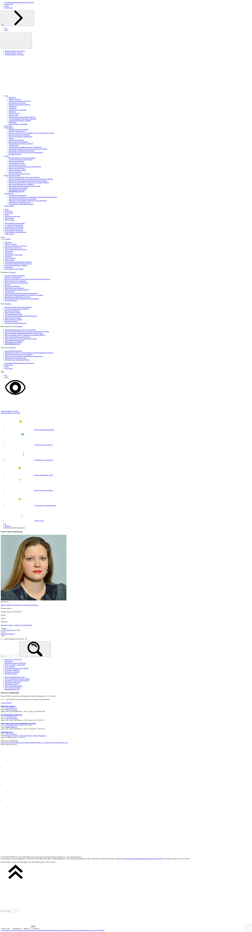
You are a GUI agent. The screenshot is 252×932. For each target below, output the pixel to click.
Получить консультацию (13, 687)
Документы (12, 108)
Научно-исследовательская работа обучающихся (25, 166)
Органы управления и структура (20, 101)
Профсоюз (12, 112)
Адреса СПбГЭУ (14, 113)
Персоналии (13, 106)
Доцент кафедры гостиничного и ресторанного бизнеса (19, 605)
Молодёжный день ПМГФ (17, 189)
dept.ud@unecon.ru (12, 718)
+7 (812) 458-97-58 (10, 708)
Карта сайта (9, 4)
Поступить (8, 126)
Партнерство (9, 193)
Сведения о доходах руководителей (17, 680)
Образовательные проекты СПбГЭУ (21, 143)
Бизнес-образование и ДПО (14, 228)
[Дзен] (23, 791)
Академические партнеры (17, 195)
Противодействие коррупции (15, 677)
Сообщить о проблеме (12, 672)
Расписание (9, 8)
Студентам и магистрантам (14, 225)
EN (6, 28)
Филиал (11, 138)
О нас (7, 96)
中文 (6, 30)
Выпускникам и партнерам (14, 230)
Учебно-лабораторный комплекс (20, 104)
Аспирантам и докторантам (14, 227)
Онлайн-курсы (14, 145)
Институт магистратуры (17, 131)
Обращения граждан (12, 684)
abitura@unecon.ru (12, 709)
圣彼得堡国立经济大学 (16, 191)
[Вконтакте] (23, 761)
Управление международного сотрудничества (24, 177)
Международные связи (12, 175)
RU (3, 25)
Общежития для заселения (17, 110)
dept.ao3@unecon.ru (39, 735)
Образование (9, 127)
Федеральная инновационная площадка (22, 117)
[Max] (23, 837)
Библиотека (13, 122)
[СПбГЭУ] (21, 92)
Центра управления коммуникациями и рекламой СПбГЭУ (144, 859)
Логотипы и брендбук (12, 670)
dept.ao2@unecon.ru (25, 735)
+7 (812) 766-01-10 (10, 734)
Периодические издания (17, 168)
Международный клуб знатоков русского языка (25, 186)
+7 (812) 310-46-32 (10, 716)
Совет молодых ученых (17, 163)
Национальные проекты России (19, 174)
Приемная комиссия (8, 706)
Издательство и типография (18, 124)
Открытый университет (13, 682)
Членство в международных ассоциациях (23, 199)
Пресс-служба (13, 115)
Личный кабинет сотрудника (14, 54)
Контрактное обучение (16, 140)
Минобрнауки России (12, 689)
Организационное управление (11, 715)
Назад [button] (3, 237)
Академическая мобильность (18, 188)
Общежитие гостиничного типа (19, 202)
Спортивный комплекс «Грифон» (20, 120)
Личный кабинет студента (13, 53)
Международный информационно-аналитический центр (28, 181)
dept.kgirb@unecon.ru (8, 634)
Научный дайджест (15, 172)
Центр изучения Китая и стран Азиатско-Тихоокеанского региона (31, 179)
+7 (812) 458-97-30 (10, 725)
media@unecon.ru (11, 727)
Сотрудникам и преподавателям (15, 232)
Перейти (8, 239)
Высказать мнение (11, 673)
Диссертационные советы (17, 165)
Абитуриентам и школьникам (15, 223)
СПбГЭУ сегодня (14, 99)
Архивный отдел (7, 732)
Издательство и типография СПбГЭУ (21, 204)
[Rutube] (23, 822)
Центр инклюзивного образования (20, 136)
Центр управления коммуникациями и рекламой (18, 723)
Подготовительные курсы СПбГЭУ (17, 668)
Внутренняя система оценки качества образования (26, 152)
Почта (7, 6)
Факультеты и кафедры (58, 930)
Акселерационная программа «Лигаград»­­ (23, 119)
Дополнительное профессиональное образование (25, 147)
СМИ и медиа (9, 234)
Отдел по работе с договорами (15, 665)
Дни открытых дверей (8, 930)
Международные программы (18, 142)
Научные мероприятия (16, 161)
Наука (7, 156)
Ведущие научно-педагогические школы (22, 158)
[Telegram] (23, 776)
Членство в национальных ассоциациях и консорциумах (28, 200)
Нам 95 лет (12, 97)
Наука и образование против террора (17, 679)
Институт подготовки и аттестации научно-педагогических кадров (31, 133)
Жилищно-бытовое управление (15, 663)
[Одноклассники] (23, 806)
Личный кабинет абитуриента (15, 51)
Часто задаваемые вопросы (14, 686)
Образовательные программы (19, 129)
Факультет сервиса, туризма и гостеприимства (16, 625)
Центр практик (10, 666)
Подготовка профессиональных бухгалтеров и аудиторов (28, 149)
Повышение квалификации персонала (21, 151)
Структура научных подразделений (20, 159)
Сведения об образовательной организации (19, 2)
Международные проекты (17, 170)
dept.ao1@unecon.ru (12, 735)
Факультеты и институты (17, 103)
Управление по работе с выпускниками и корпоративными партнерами (33, 197)
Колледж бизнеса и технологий (19, 135)
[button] (16, 41)
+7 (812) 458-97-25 (7, 630)
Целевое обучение (15, 154)
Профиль (8, 526)
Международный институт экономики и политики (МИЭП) (29, 182)
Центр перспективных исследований (21, 184)
